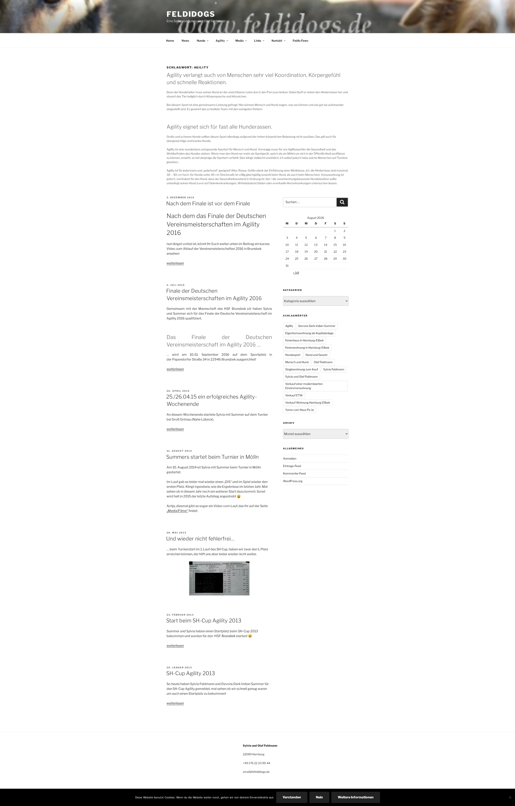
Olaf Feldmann (323, 362)
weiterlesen (175, 263)
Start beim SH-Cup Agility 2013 (203, 620)
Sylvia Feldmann (333, 369)
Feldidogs (191, 14)
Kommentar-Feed (294, 473)
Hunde (201, 40)
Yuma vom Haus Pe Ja (299, 409)
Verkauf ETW (294, 395)
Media (239, 40)
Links (257, 40)
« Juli (296, 272)
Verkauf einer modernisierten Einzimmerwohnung (304, 386)
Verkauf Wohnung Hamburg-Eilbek (307, 402)
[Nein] (510, 797)
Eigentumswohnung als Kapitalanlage (309, 333)
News (185, 40)
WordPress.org (292, 481)
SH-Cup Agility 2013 (190, 673)
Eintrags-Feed (292, 466)
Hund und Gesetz (317, 354)
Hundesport (292, 354)
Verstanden (292, 797)
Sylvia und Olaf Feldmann (301, 376)
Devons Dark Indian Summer (316, 326)
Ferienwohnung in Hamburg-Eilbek (307, 347)
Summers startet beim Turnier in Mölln (212, 457)
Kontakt (277, 40)
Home (170, 40)
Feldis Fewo (300, 40)
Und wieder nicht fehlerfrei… (200, 538)
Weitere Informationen (356, 797)
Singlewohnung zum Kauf (301, 369)
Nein (319, 797)
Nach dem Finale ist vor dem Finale (208, 203)
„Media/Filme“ (177, 511)
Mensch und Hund (297, 362)
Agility (220, 40)
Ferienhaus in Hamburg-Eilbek (304, 340)
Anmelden (289, 458)
